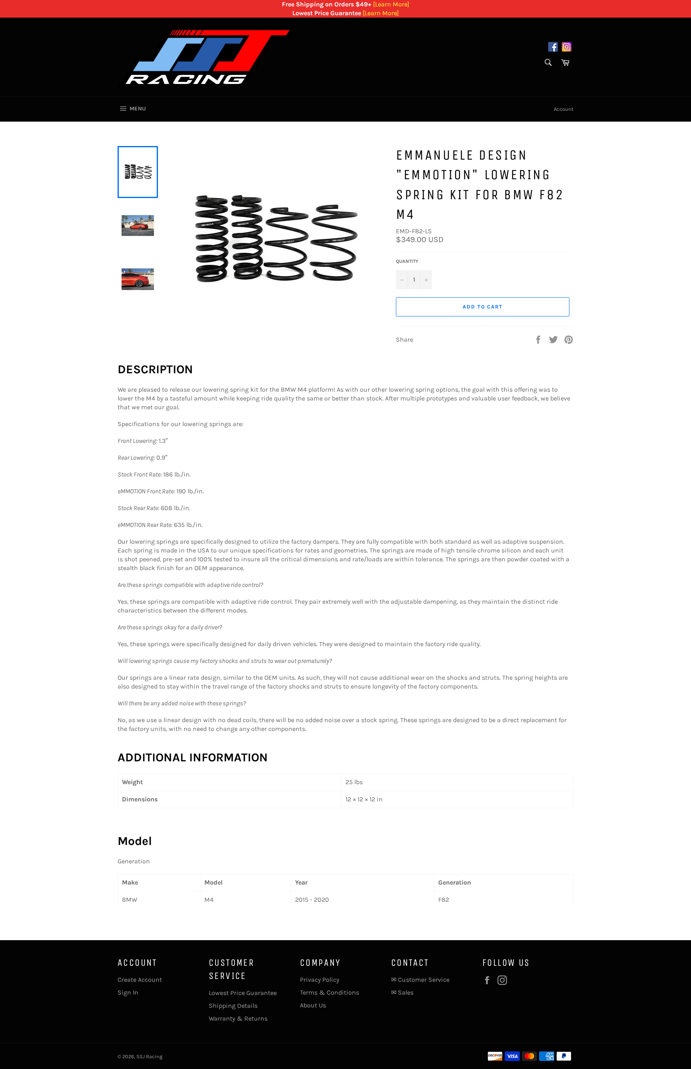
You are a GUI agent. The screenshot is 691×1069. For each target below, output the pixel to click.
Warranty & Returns (238, 1018)
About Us (313, 1005)
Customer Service (423, 979)
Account (563, 109)
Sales (405, 992)
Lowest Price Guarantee (243, 993)
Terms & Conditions (329, 992)
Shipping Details (233, 1005)
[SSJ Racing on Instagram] (566, 48)
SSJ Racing (149, 1056)
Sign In (128, 992)
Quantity (407, 261)
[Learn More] (391, 4)
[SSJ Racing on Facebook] (553, 48)
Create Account (140, 979)
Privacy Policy (319, 979)
